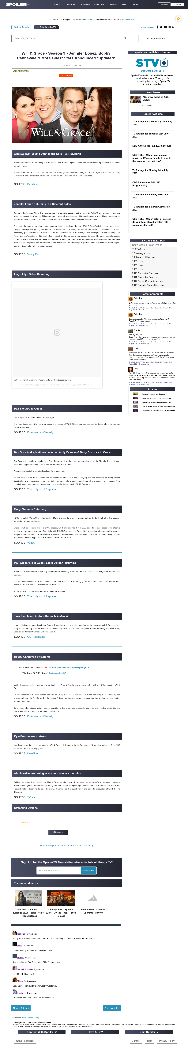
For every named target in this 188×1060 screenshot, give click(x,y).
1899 (134, 265)
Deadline (32, 184)
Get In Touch (21, 27)
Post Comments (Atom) (30, 1018)
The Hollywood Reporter (41, 489)
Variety (31, 542)
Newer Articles (21, 1008)
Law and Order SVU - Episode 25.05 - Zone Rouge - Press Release (28, 912)
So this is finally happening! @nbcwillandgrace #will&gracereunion (42, 380)
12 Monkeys (138, 253)
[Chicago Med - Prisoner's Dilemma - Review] (93, 906)
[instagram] (169, 27)
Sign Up (164, 4)
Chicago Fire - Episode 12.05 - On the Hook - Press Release (61, 912)
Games (135, 4)
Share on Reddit (66, 75)
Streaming (57, 4)
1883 (134, 261)
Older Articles (112, 1008)
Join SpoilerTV (47, 27)
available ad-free (163, 75)
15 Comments (58, 832)
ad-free (89, 20)
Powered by (16, 822)
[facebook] (157, 27)
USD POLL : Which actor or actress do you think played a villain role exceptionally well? (151, 222)
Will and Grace (21, 71)
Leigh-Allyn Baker (41, 385)
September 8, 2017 (57, 673)
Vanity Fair (33, 254)
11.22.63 (136, 249)
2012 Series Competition (144, 281)
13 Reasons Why (141, 257)
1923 (134, 269)
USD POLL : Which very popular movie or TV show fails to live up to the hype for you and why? (151, 158)
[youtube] (165, 27)
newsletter (130, 20)
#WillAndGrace (54, 667)
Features (113, 4)
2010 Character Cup (142, 273)
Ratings (124, 4)
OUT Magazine (36, 636)
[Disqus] (66, 963)
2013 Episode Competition (145, 285)
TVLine (31, 797)
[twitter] (161, 27)
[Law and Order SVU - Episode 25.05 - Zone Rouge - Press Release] (28, 906)
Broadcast (70, 4)
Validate (177, 4)
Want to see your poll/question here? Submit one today (66, 845)
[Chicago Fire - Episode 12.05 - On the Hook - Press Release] (61, 906)
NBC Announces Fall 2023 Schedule (151, 146)
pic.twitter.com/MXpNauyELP (75, 667)
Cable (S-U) (99, 4)
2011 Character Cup (142, 277)
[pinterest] (173, 27)
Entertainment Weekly (40, 432)
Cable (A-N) (85, 4)
